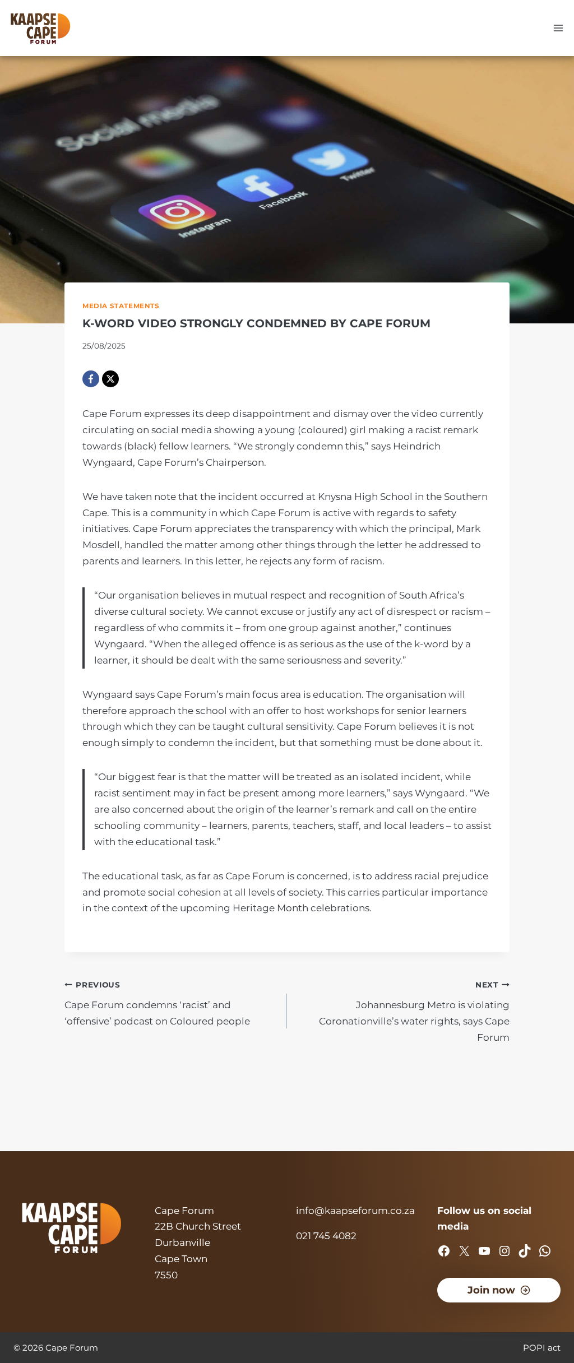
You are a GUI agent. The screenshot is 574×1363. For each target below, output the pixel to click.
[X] (110, 378)
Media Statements (121, 306)
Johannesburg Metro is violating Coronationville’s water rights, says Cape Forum (414, 1011)
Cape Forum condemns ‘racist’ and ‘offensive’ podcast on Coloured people (157, 1003)
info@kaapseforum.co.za (355, 1210)
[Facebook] (90, 378)
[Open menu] (558, 27)
